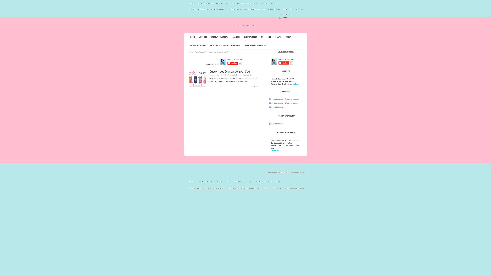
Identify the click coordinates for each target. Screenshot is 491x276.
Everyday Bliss (238, 3)
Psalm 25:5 (275, 151)
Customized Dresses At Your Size (229, 71)
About (273, 3)
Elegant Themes (283, 172)
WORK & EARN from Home (255, 45)
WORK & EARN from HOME (293, 9)
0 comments (247, 75)
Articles (264, 3)
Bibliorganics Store (271, 9)
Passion (219, 3)
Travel (255, 3)
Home (192, 3)
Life (227, 3)
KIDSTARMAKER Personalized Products (245, 9)
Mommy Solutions (205, 3)
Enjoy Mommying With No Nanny (225, 45)
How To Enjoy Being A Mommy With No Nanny (208, 9)
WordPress (303, 172)
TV (248, 3)
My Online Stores (198, 45)
